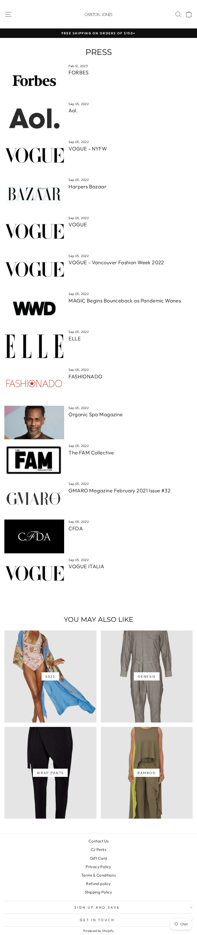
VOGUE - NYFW (87, 148)
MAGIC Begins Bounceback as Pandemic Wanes (124, 300)
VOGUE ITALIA (86, 566)
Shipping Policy (98, 892)
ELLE (74, 338)
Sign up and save (97, 907)
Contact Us (98, 841)
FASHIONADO (85, 376)
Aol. (73, 110)
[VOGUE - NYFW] (34, 156)
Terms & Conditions (98, 875)
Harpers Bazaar (87, 186)
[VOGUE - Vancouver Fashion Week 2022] (34, 270)
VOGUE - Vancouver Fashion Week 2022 (116, 262)
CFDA (75, 528)
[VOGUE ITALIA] (34, 574)
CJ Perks (98, 849)
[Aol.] (34, 118)
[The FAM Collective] (34, 460)
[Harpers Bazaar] (34, 194)
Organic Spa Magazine (95, 414)
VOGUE (77, 224)
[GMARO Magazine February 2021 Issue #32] (34, 498)
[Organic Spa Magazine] (34, 422)
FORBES (78, 72)
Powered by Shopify (98, 931)
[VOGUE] (34, 232)
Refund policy (98, 883)
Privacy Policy (98, 866)
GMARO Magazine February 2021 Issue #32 (119, 490)
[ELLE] (34, 346)
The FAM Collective (91, 452)
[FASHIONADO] (34, 384)
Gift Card (98, 858)
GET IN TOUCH (97, 920)
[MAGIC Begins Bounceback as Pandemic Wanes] (34, 308)
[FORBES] (34, 80)
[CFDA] (34, 536)
